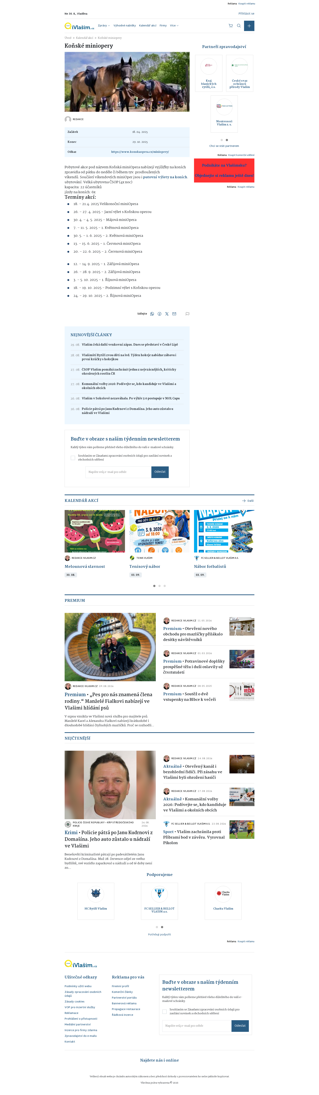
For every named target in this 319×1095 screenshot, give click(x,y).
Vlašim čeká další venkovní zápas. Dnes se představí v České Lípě (130, 344)
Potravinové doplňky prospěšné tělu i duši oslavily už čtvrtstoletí (194, 667)
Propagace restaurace (126, 1009)
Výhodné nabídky (125, 25)
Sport (168, 832)
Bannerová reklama (124, 1004)
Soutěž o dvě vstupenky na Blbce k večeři (189, 697)
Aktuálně (172, 766)
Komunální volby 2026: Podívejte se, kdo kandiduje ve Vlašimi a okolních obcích (129, 386)
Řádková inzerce (122, 1015)
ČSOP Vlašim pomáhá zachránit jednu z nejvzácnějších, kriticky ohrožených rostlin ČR (129, 371)
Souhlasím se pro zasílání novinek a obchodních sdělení (125, 458)
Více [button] (173, 25)
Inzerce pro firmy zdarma (81, 1031)
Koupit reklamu (246, 4)
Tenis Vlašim (144, 558)
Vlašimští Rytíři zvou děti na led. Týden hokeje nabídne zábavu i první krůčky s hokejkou (129, 357)
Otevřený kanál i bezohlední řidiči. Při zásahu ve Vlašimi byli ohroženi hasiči (192, 772)
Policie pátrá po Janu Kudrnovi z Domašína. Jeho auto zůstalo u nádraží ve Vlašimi (127, 411)
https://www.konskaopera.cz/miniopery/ (140, 152)
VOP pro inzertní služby (80, 1008)
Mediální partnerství (78, 1025)
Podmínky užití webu (78, 987)
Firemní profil (120, 987)
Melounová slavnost (85, 566)
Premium (75, 695)
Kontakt (70, 1042)
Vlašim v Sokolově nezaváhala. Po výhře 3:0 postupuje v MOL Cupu (131, 398)
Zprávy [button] (102, 25)
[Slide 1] (222, 140)
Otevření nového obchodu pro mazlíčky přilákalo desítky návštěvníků (193, 634)
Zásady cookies (74, 1002)
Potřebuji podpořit (159, 934)
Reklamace (71, 1013)
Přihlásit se (246, 14)
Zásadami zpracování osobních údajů (119, 456)
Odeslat (160, 472)
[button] (249, 26)
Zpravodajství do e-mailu (81, 1036)
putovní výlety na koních (165, 177)
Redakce (78, 119)
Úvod (68, 38)
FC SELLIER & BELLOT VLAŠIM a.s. (220, 558)
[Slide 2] (227, 140)
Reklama (232, 4)
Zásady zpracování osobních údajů (83, 994)
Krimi (71, 833)
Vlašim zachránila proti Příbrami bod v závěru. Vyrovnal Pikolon (194, 837)
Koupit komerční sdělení (241, 155)
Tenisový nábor (144, 566)
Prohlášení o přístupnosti (81, 1019)
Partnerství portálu (124, 998)
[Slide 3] (165, 586)
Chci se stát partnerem (224, 146)
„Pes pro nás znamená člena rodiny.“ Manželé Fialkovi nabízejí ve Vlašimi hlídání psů (108, 701)
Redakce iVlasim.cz (84, 558)
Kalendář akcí (147, 25)
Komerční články (122, 992)
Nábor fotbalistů (210, 566)
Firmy (163, 25)
